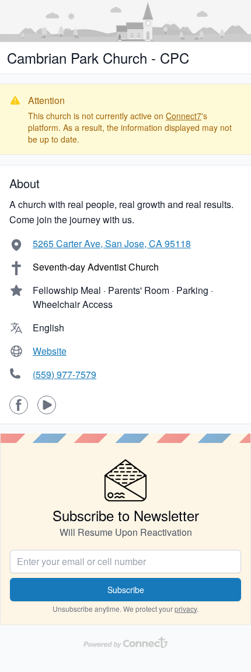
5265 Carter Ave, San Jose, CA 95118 (112, 243)
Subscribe (125, 589)
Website (50, 351)
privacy (186, 609)
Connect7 (183, 116)
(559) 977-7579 (64, 374)
